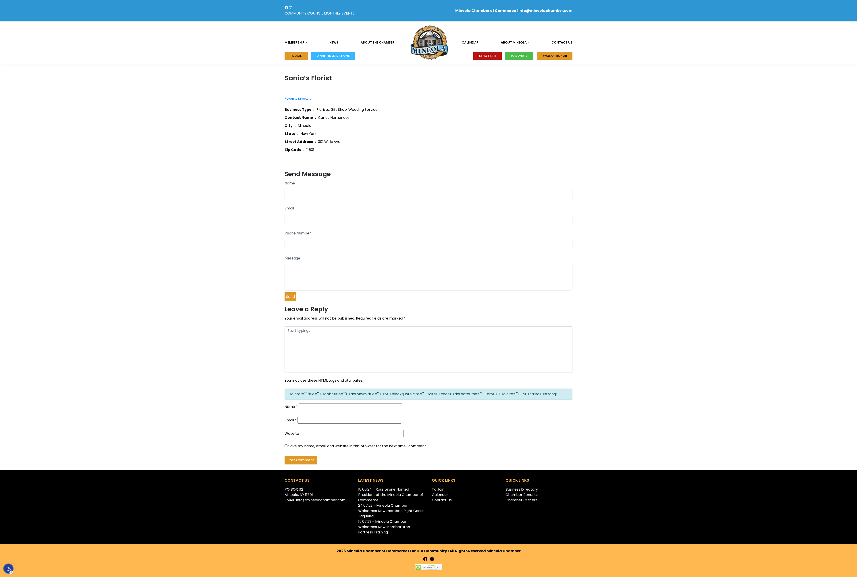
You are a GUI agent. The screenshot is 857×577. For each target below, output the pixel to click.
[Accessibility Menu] (8, 568)
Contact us (561, 42)
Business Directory (521, 489)
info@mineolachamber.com (545, 10)
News (333, 42)
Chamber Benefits (521, 494)
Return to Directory (298, 98)
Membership (295, 42)
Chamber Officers (521, 500)
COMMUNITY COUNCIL (304, 13)
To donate (518, 56)
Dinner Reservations (333, 56)
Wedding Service (363, 109)
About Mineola (514, 42)
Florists (322, 109)
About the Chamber (377, 42)
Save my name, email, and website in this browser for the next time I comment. (357, 446)
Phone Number (298, 233)
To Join (296, 56)
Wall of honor (555, 56)
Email (289, 208)
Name (290, 183)
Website (292, 433)
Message (292, 258)
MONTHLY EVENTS (339, 13)
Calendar (470, 42)
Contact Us (442, 500)
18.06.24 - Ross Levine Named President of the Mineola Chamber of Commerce (390, 495)
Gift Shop (339, 109)
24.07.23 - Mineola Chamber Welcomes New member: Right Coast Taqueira (391, 511)
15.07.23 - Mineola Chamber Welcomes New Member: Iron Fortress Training (384, 527)
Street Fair (487, 56)
